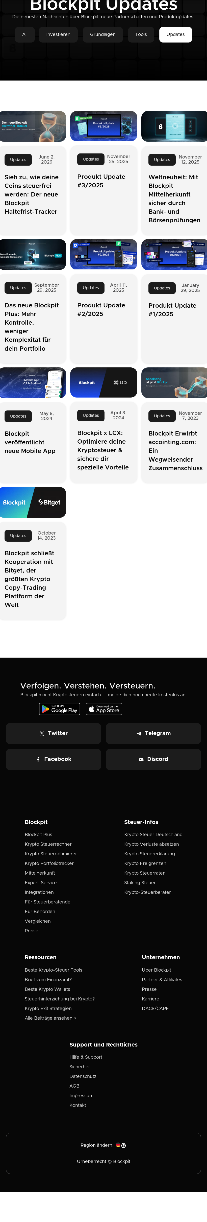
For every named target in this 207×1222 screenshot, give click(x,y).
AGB (74, 1086)
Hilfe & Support (85, 1057)
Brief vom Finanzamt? (48, 980)
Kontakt (77, 1105)
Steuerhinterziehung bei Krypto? (60, 999)
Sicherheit (80, 1067)
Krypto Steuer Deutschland (153, 835)
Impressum (81, 1096)
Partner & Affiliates (162, 980)
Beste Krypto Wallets (47, 989)
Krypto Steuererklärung (149, 854)
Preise (31, 931)
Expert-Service (41, 883)
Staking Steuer (140, 883)
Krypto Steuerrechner (48, 844)
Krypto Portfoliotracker (49, 863)
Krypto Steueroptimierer (51, 854)
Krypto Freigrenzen (145, 863)
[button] (121, 1145)
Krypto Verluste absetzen (151, 844)
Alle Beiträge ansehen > (50, 1018)
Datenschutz (82, 1076)
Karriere (150, 999)
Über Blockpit (156, 970)
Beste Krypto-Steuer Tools (53, 970)
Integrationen (39, 892)
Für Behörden (40, 912)
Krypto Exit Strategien (48, 1009)
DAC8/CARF (155, 1009)
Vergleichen (38, 921)
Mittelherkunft (40, 873)
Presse (149, 989)
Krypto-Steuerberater (147, 892)
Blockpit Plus (38, 835)
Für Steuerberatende (47, 902)
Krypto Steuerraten (145, 873)
